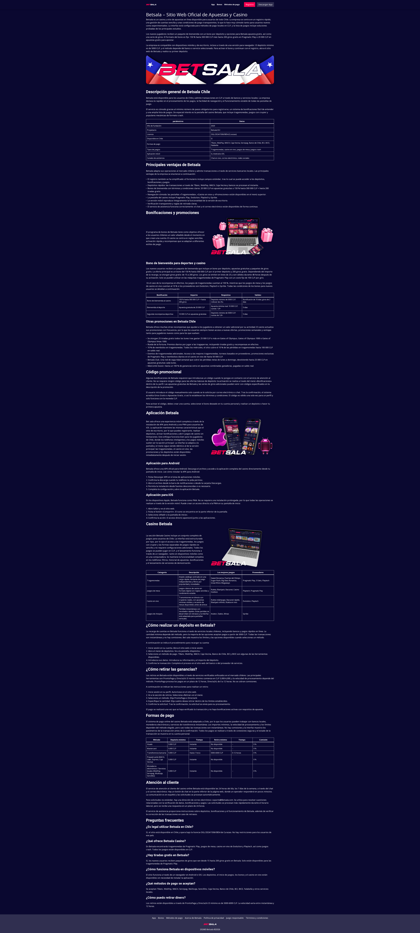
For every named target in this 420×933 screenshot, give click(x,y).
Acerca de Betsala (193, 918)
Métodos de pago (232, 4)
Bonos (219, 4)
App (213, 4)
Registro (250, 4)
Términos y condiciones (257, 918)
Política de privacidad (214, 918)
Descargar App (265, 4)
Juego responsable (235, 918)
